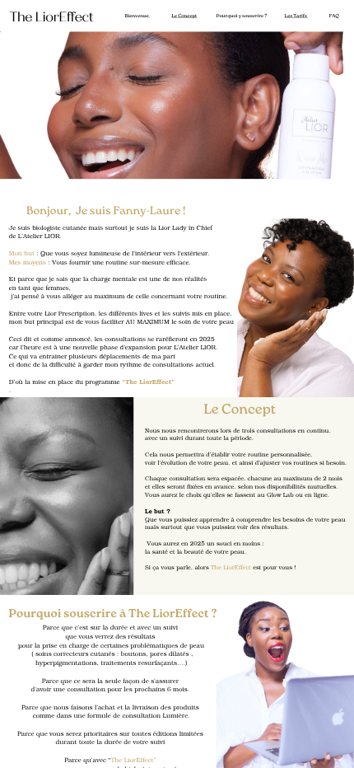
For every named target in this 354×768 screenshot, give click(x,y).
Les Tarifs (296, 16)
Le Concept (185, 16)
